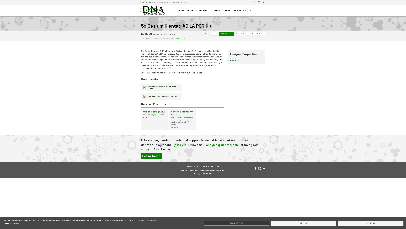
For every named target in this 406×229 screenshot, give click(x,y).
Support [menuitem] (226, 10)
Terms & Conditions (210, 167)
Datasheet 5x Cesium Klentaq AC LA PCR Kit (161, 87)
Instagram (259, 168)
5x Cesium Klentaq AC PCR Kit (182, 113)
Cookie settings (236, 223)
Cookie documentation (12, 224)
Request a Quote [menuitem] (242, 10)
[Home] (152, 10)
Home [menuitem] (181, 10)
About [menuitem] (217, 10)
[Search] (255, 2)
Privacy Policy (193, 167)
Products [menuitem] (192, 10)
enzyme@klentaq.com (222, 145)
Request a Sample (242, 34)
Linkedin (263, 168)
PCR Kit (235, 60)
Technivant (206, 173)
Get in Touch (151, 156)
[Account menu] (263, 2)
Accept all (370, 223)
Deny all (303, 223)
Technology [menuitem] (205, 10)
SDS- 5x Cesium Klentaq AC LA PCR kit (162, 96)
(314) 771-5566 (180, 38)
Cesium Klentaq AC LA (154, 112)
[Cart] (259, 2)
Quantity (208, 34)
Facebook (255, 168)
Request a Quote (257, 34)
